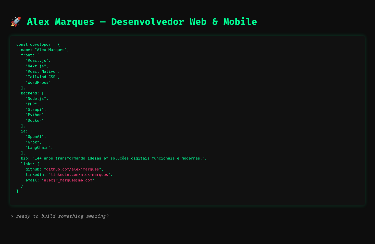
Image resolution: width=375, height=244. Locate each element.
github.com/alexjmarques (72, 169)
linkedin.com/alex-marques (79, 174)
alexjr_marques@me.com (68, 180)
